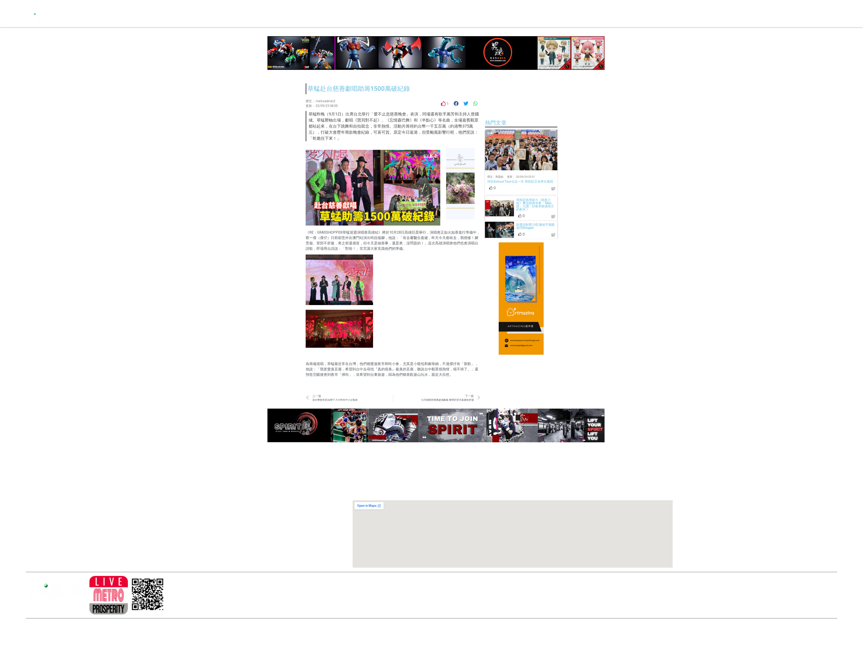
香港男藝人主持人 (203, 543)
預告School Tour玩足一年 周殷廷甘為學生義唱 (520, 181)
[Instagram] (37, 4)
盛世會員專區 (535, 18)
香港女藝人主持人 (203, 535)
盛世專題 (500, 18)
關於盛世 (196, 497)
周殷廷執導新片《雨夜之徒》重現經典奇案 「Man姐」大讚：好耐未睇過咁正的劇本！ (535, 204)
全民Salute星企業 (456, 18)
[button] (456, 104)
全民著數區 (482, 18)
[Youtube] (45, 4)
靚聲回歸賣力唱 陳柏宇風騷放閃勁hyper (535, 226)
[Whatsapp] (60, 4)
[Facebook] (29, 4)
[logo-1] (108, 595)
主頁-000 (196, 489)
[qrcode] (148, 595)
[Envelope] (52, 4)
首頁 (436, 18)
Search (516, 18)
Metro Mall (557, 18)
